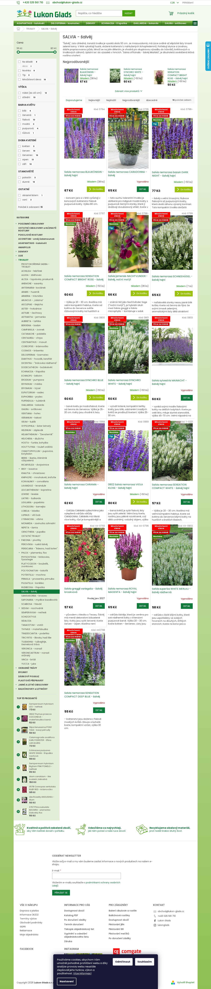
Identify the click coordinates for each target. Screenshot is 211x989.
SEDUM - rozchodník (32, 608)
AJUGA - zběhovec (31, 275)
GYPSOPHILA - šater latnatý (36, 425)
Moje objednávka (29, 934)
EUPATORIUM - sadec (32, 392)
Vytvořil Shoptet (185, 982)
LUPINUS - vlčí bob (30, 515)
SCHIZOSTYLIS (28, 616)
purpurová (30, 128)
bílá (26, 110)
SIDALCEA (26, 620)
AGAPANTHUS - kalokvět (32, 243)
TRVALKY (23, 259)
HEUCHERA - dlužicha (32, 438)
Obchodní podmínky (31, 922)
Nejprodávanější (131, 100)
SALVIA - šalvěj (29, 591)
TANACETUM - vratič (32, 625)
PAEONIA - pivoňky (31, 540)
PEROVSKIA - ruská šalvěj (34, 544)
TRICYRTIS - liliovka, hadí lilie (36, 637)
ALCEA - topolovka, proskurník (37, 279)
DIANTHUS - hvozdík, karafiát (36, 358)
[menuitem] (31, 23)
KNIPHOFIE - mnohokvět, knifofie (38, 477)
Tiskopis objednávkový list (79, 929)
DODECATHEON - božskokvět (36, 367)
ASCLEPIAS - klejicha (32, 304)
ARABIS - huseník (30, 291)
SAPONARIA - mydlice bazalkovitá (39, 599)
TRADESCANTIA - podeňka (35, 633)
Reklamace (26, 930)
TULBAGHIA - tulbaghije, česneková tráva (34, 643)
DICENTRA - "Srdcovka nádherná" (39, 363)
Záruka (68, 941)
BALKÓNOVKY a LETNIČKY (32, 689)
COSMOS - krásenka (32, 350)
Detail (142, 189)
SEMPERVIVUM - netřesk (33, 612)
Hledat (129, 13)
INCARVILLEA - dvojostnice (35, 464)
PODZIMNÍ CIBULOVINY (31, 223)
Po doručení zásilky (75, 919)
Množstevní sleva (34, 79)
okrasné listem (32, 195)
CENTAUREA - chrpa (31, 337)
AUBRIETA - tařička (31, 321)
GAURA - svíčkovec (31, 409)
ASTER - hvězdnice (31, 308)
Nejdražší (111, 100)
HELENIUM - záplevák (32, 430)
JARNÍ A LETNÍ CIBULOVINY (33, 684)
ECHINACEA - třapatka (33, 371)
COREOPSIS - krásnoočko (34, 346)
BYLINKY (23, 672)
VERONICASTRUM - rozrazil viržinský (35, 654)
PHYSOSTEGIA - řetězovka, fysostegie (35, 558)
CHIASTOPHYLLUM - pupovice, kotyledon (37, 452)
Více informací (82, 973)
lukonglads (163, 925)
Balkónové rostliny (119, 915)
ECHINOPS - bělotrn (31, 375)
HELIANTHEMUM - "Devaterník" (37, 434)
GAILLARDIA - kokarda (32, 405)
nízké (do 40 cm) (34, 92)
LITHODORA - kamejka (33, 506)
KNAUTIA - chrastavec (33, 473)
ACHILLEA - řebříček (31, 271)
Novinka (28, 70)
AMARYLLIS (24, 247)
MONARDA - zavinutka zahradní (38, 523)
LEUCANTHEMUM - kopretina (36, 489)
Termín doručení (73, 924)
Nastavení (67, 981)
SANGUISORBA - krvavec (34, 595)
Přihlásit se (61, 892)
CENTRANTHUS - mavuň (34, 342)
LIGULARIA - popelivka (32, 502)
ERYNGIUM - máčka (31, 384)
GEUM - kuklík (28, 421)
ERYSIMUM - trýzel (30, 388)
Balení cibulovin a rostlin (123, 910)
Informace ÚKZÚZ (29, 914)
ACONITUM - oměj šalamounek (36, 238)
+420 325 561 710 (167, 916)
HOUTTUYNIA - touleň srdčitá (36, 446)
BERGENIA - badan (31, 325)
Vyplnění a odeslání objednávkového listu (76, 935)
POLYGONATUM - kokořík (34, 570)
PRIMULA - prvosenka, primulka (37, 578)
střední (28, 97)
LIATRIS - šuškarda (31, 498)
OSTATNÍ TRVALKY (30, 536)
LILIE (20, 255)
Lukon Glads (164, 920)
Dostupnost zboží (74, 910)
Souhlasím (144, 962)
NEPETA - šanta (29, 527)
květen (28, 146)
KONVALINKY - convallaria (35, 481)
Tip (26, 75)
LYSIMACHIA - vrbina (32, 519)
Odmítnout (122, 962)
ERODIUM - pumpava (32, 379)
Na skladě (29, 61)
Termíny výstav (28, 918)
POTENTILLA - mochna (33, 574)
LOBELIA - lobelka (30, 510)
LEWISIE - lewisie (29, 494)
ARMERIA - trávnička (32, 296)
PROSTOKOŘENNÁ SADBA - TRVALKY (35, 265)
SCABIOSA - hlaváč (31, 604)
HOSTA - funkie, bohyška (34, 442)
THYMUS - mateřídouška (34, 629)
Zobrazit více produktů (127, 91)
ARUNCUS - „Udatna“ (32, 300)
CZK (173, 2)
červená (28, 115)
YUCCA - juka (28, 663)
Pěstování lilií (116, 929)
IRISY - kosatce (29, 468)
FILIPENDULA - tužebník (33, 400)
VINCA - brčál (28, 659)
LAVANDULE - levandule (33, 485)
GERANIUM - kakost (31, 417)
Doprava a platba (29, 910)
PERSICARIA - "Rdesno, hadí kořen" (39, 548)
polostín (29, 177)
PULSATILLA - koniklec (32, 583)
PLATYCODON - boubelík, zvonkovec (34, 565)
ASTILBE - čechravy (31, 312)
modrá (28, 124)
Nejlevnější (94, 100)
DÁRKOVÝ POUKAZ (28, 676)
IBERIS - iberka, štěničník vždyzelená (34, 459)
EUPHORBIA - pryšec (32, 396)
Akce (27, 66)
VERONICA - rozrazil (31, 648)
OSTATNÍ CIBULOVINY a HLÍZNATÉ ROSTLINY (37, 229)
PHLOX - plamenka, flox (34, 552)
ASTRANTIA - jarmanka (33, 317)
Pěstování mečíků (119, 933)
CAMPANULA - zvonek (32, 329)
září (27, 164)
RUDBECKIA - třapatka (33, 587)
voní (27, 199)
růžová (28, 132)
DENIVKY (23, 251)
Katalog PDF (71, 915)
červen (28, 150)
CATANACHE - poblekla (33, 333)
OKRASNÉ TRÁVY (27, 668)
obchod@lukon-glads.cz (171, 911)
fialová (28, 119)
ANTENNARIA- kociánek (33, 287)
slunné (28, 181)
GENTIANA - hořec (31, 413)
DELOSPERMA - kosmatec (35, 354)
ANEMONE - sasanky (32, 283)
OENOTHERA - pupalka (33, 531)
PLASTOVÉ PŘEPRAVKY (30, 680)
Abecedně (151, 100)
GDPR (23, 926)
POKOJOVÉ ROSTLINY (30, 234)
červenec (30, 155)
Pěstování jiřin (116, 924)
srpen (28, 159)
